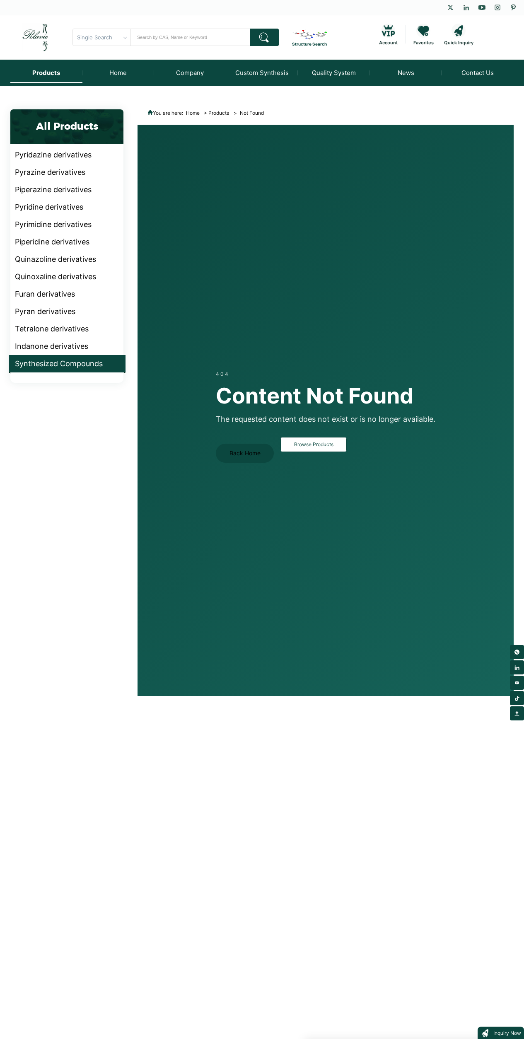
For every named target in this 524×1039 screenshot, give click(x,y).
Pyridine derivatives (49, 207)
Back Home (245, 453)
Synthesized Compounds (59, 363)
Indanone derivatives (51, 346)
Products (218, 113)
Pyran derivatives (45, 311)
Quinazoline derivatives (55, 259)
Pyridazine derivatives (53, 154)
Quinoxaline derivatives (55, 276)
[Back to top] (517, 713)
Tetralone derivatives (52, 328)
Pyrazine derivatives (50, 172)
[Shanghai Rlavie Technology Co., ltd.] (35, 37)
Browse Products (313, 444)
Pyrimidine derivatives (53, 224)
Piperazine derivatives (53, 189)
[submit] (264, 37)
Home (193, 113)
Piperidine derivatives (52, 241)
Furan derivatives (45, 294)
